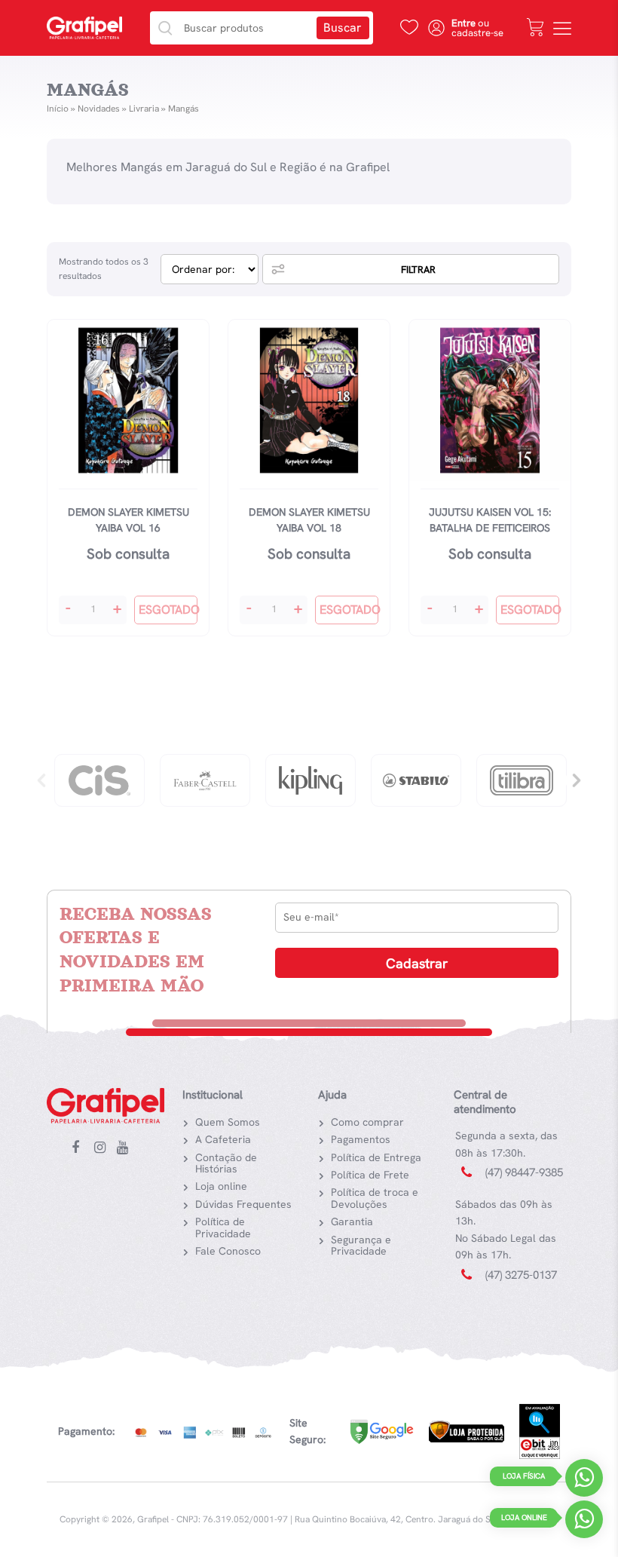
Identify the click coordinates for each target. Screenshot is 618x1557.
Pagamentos (360, 1139)
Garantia (352, 1221)
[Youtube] (126, 1148)
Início (58, 109)
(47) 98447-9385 (524, 1172)
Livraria (144, 109)
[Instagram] (103, 1148)
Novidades (99, 109)
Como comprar (367, 1122)
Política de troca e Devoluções (374, 1197)
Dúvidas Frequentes (243, 1204)
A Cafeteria (223, 1139)
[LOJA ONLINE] (584, 1523)
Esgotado (168, 610)
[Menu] (562, 28)
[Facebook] (81, 1148)
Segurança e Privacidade (361, 1245)
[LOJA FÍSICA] (584, 1481)
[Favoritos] (409, 27)
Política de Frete (370, 1175)
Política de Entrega (376, 1157)
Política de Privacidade (223, 1227)
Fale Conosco (228, 1251)
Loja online (221, 1186)
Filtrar (418, 269)
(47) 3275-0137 (521, 1275)
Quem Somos (227, 1122)
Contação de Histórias (226, 1163)
